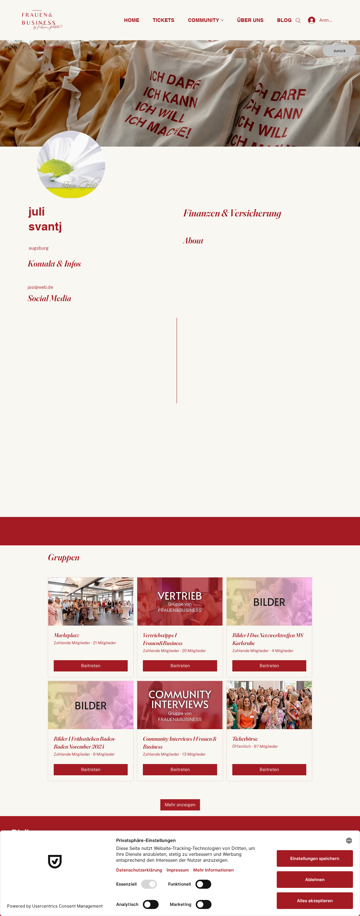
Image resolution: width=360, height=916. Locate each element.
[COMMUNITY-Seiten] (222, 20)
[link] (339, 51)
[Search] (298, 20)
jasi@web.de (40, 287)
